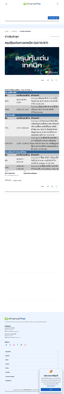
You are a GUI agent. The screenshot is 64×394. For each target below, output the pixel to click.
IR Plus (7, 368)
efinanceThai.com (28, 389)
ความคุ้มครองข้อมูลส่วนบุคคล (27, 391)
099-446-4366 (10, 329)
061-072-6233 (10, 335)
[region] (32, 11)
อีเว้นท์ (6, 360)
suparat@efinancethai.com (13, 331)
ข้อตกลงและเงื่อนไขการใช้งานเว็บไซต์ (12, 391)
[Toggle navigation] (6, 3)
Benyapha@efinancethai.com (14, 337)
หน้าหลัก (7, 31)
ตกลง (51, 389)
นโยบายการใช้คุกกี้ (38, 391)
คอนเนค (7, 364)
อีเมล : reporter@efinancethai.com (11, 175)
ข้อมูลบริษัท (8, 351)
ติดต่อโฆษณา (8, 380)
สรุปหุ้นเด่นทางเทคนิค (17, 180)
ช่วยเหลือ (7, 372)
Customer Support (9, 376)
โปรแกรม (7, 356)
